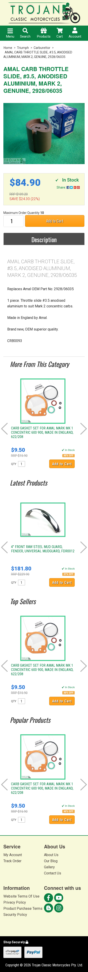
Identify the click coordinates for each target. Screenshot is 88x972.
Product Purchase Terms (22, 908)
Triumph (23, 48)
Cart (59, 36)
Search (25, 36)
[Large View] (44, 133)
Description (44, 239)
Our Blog (51, 861)
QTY (13, 464)
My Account (12, 855)
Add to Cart (54, 221)
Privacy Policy (14, 902)
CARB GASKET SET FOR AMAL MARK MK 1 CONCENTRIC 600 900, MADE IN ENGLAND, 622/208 (42, 432)
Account (75, 36)
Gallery (49, 867)
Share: (62, 187)
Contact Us (52, 873)
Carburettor (42, 48)
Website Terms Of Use (21, 896)
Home (8, 48)
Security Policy (15, 914)
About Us (51, 855)
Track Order (12, 861)
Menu (10, 36)
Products (44, 36)
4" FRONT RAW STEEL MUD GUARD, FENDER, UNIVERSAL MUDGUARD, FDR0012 (42, 549)
